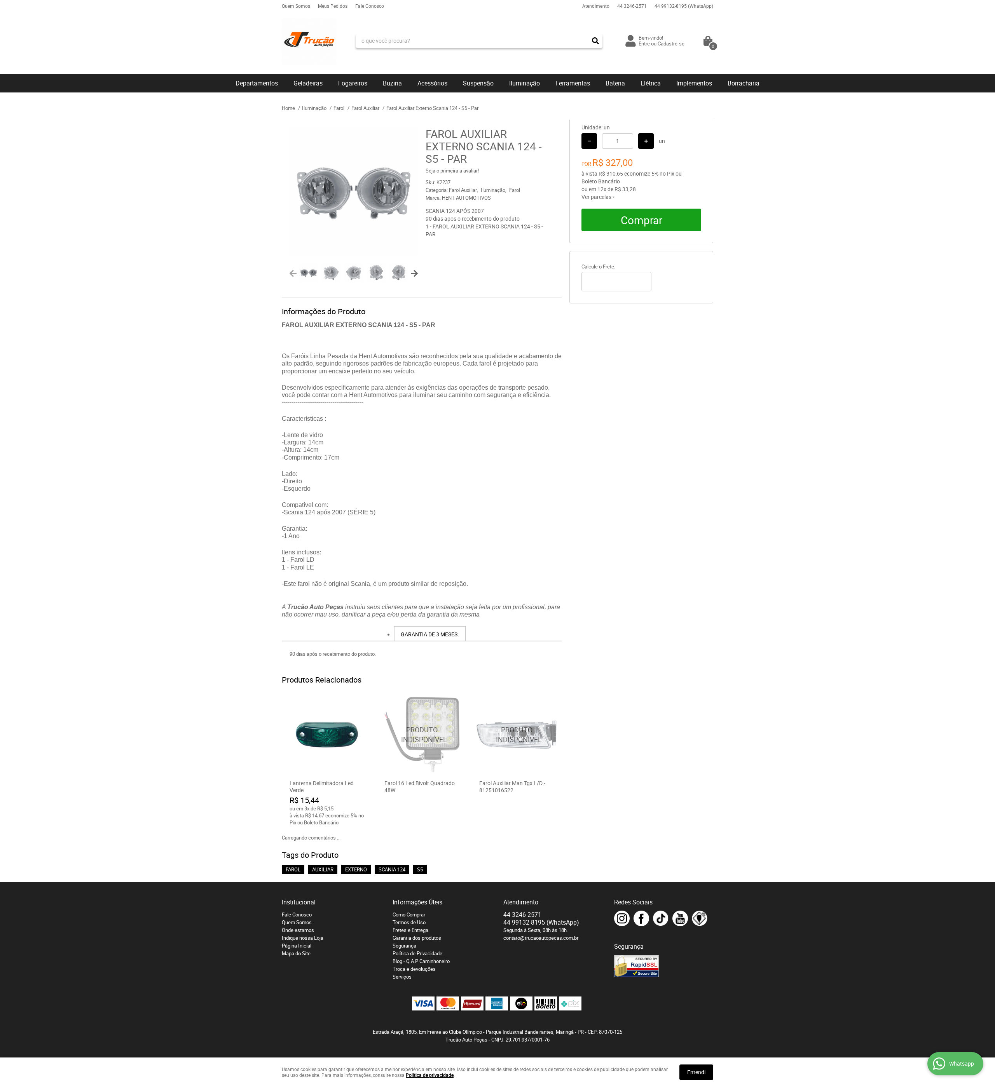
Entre (644, 43)
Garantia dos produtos (417, 937)
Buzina (392, 83)
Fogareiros (352, 83)
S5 (420, 869)
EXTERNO (356, 869)
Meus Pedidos (332, 6)
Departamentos (257, 83)
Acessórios (432, 83)
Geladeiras (308, 83)
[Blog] (699, 918)
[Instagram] (622, 918)
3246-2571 (632, 6)
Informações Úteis (417, 902)
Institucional (299, 902)
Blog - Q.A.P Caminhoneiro (421, 961)
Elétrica (651, 83)
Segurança (404, 945)
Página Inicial (296, 945)
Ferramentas (572, 83)
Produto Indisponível (422, 734)
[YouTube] (680, 918)
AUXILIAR (322, 869)
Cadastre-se (671, 43)
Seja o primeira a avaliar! (452, 170)
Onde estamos (298, 930)
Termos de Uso (409, 922)
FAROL (293, 869)
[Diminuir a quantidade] (589, 141)
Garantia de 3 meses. (430, 634)
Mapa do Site (296, 953)
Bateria (615, 83)
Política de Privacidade (417, 953)
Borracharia (743, 83)
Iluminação (524, 83)
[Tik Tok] (661, 918)
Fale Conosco (369, 6)
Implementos (694, 83)
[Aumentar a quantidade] (646, 141)
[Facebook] (641, 918)
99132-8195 (684, 6)
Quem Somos (296, 6)
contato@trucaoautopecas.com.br (540, 937)
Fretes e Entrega (410, 930)
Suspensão (478, 83)
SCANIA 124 (392, 869)
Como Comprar (409, 914)
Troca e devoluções (414, 968)
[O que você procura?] (595, 41)
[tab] (430, 633)
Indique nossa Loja (302, 937)
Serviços (402, 976)
